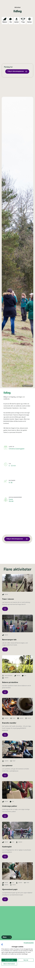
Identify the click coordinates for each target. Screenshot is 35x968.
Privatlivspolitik (29, 943)
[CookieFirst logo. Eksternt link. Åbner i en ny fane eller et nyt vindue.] (2, 944)
